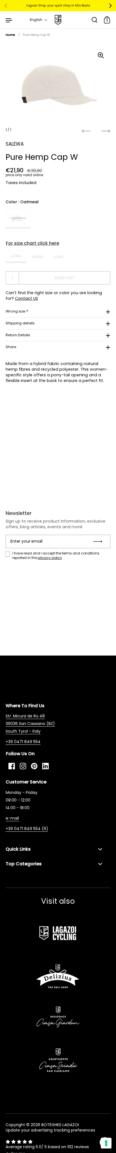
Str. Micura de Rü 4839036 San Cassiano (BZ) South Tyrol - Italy (30, 723)
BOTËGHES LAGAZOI (60, 1125)
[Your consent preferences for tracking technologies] (106, 1143)
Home (10, 35)
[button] (38, 20)
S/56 (16, 256)
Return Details (18, 335)
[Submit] (99, 541)
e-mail (12, 818)
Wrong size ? (17, 311)
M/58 (37, 257)
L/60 (58, 257)
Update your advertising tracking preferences (50, 1130)
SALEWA (15, 144)
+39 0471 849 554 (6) (27, 828)
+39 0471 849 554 (23, 741)
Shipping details (20, 323)
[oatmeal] (18, 219)
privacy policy (50, 557)
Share (11, 346)
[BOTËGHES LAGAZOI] (58, 20)
